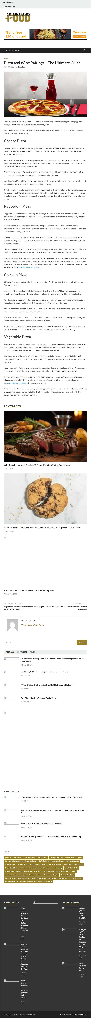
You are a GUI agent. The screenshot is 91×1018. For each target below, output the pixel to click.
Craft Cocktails (44, 861)
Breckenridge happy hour (29, 267)
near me (39, 875)
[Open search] (84, 50)
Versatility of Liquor (45, 882)
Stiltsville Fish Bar (11, 882)
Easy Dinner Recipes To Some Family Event (39, 698)
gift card (22, 868)
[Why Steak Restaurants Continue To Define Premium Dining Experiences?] (45, 437)
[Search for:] (45, 642)
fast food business (55, 864)
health (30, 868)
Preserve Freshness (67, 875)
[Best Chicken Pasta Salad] (69, 963)
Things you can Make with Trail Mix (82, 913)
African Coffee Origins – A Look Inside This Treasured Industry (47, 685)
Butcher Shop (17, 858)
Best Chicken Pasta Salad (82, 967)
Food (6, 59)
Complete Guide (30, 861)
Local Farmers (49, 871)
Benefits (8, 858)
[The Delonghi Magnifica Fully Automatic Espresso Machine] (11, 672)
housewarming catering (13, 871)
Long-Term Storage (62, 871)
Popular (10, 652)
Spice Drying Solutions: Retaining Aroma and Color (42, 823)
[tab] (9, 652)
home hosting (57, 868)
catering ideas (42, 858)
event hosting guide (72, 861)
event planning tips (24, 864)
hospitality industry (71, 868)
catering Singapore (56, 858)
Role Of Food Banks (39, 878)
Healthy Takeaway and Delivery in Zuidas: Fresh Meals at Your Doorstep (51, 836)
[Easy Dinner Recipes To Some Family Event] (11, 698)
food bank (67, 864)
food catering (78, 864)
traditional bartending (28, 882)
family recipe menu (40, 864)
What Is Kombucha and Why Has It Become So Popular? (29, 590)
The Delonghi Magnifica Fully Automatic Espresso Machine (45, 672)
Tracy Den (21, 67)
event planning (10, 864)
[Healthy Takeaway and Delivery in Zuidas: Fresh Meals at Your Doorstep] (11, 837)
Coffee (79, 858)
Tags (32, 652)
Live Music (38, 871)
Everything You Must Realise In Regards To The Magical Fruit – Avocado (82, 940)
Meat (74, 871)
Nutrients (47, 875)
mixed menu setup (11, 875)
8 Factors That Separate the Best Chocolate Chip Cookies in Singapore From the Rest (42, 527)
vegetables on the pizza (16, 383)
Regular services (24, 878)
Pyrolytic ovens (10, 878)
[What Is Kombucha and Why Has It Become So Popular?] (45, 562)
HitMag (84, 1014)
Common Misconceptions (14, 861)
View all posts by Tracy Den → (32, 625)
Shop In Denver (76, 878)
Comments (22, 652)
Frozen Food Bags (11, 868)
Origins (55, 875)
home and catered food (42, 868)
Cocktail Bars (69, 858)
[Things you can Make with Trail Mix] (69, 908)
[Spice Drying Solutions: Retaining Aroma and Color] (11, 823)
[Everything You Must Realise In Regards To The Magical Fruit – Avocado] (69, 930)
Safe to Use (52, 878)
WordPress (73, 1014)
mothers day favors (27, 875)
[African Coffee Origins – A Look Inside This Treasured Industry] (11, 685)
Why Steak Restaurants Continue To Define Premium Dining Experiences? (37, 465)
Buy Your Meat (30, 858)
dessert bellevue (57, 861)
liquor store (28, 871)
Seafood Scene (64, 878)
